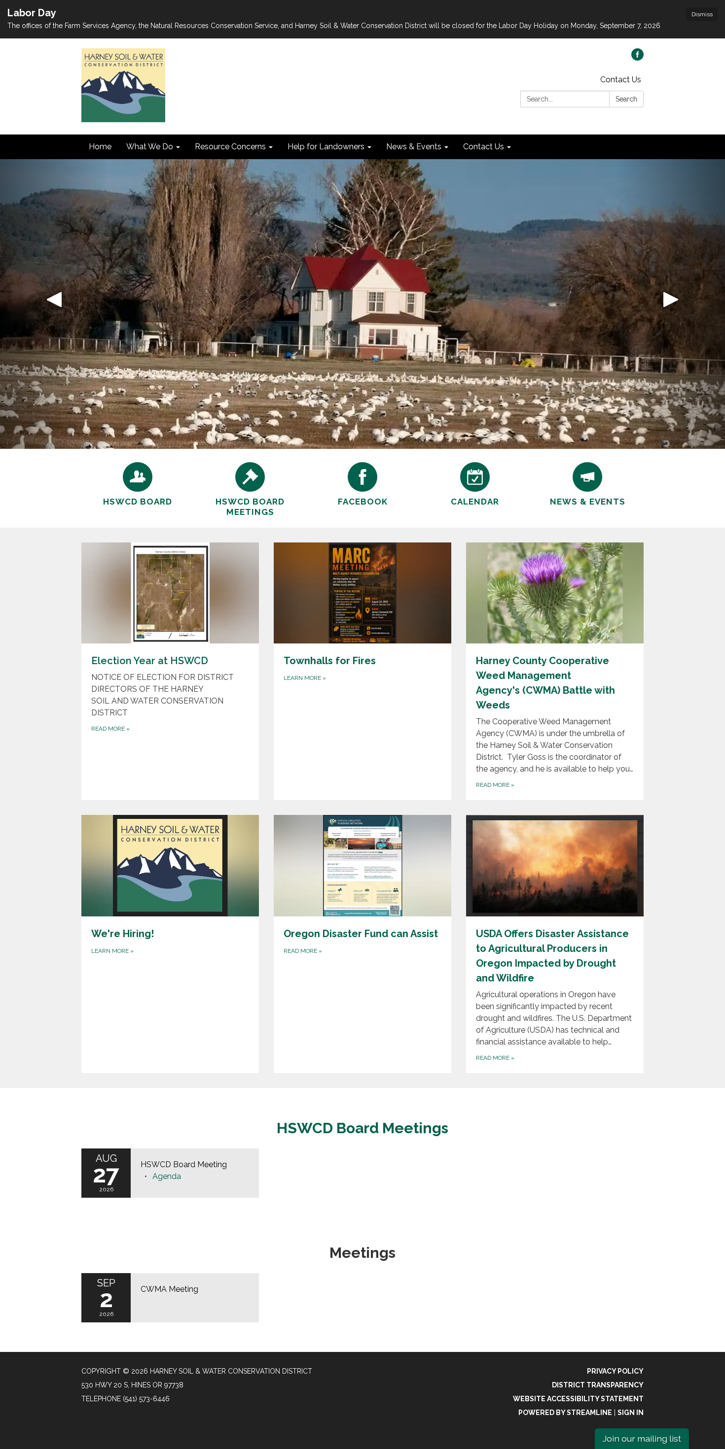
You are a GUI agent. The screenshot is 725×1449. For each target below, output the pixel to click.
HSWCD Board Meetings (362, 1128)
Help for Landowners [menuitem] (326, 146)
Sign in (630, 1412)
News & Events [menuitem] (413, 146)
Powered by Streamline (565, 1412)
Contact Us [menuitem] (483, 146)
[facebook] (637, 58)
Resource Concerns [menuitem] (230, 146)
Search (626, 99)
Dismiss (702, 14)
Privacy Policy (615, 1371)
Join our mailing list (642, 1438)
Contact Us (620, 79)
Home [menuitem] (100, 146)
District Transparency (598, 1385)
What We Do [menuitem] (149, 146)
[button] (54, 304)
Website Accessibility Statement (578, 1399)
